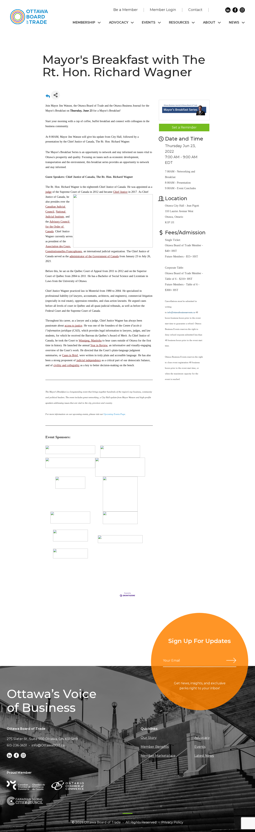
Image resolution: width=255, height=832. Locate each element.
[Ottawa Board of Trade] (29, 16)
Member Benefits (155, 747)
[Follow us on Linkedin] (227, 10)
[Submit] (231, 660)
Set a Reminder (184, 127)
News (234, 22)
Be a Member (125, 10)
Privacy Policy (172, 822)
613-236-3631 (17, 745)
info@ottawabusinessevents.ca (181, 312)
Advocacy (118, 22)
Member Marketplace (158, 756)
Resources (179, 22)
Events (148, 22)
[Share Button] (55, 95)
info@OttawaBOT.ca (48, 745)
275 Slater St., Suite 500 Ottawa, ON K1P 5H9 (42, 739)
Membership (84, 22)
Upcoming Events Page (114, 414)
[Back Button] (48, 96)
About (209, 22)
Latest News (204, 756)
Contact (195, 10)
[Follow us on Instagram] (242, 10)
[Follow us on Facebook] (235, 10)
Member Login (163, 10)
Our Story (149, 738)
